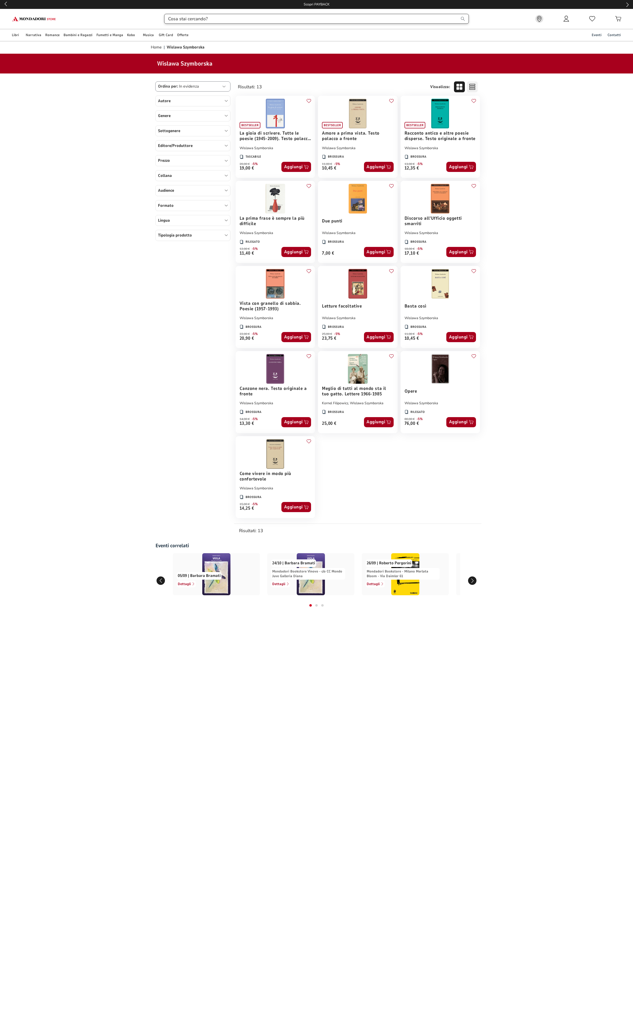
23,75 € (329, 338)
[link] (539, 19)
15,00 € (245, 504)
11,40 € (247, 253)
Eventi (597, 35)
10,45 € (329, 168)
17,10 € (412, 253)
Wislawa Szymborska (256, 148)
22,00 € (245, 334)
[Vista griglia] (459, 86)
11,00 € (327, 164)
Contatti (614, 35)
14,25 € (247, 508)
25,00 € (327, 334)
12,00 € (245, 248)
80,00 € (410, 419)
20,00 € (245, 164)
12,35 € (412, 168)
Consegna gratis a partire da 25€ (317, 4)
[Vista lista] (472, 86)
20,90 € (247, 338)
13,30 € (247, 423)
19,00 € (247, 168)
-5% (255, 164)
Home (157, 47)
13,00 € (410, 164)
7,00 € (328, 253)
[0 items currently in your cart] (618, 19)
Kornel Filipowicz (335, 403)
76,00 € (412, 423)
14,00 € (245, 419)
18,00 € (410, 248)
